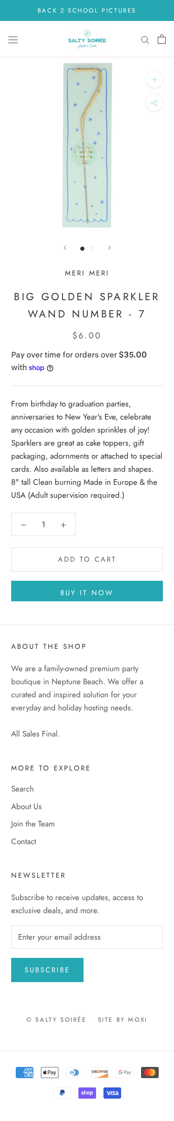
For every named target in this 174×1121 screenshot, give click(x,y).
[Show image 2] (92, 249)
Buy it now (87, 593)
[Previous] (65, 248)
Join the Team (33, 823)
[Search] (145, 39)
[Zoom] (154, 79)
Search (22, 788)
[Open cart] (162, 39)
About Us (26, 806)
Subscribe (47, 970)
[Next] (109, 248)
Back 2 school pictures (87, 10)
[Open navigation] (13, 39)
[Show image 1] (82, 249)
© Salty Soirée (56, 1019)
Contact (23, 841)
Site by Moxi (123, 1019)
